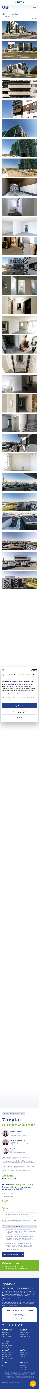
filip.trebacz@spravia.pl (17, 1152)
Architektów (23, 1365)
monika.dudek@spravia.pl (18, 1135)
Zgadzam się (19, 706)
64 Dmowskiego (6, 1354)
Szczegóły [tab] (12, 675)
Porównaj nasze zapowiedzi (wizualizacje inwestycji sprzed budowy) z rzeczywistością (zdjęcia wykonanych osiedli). (18, 1304)
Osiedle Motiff (5, 1332)
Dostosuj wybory (18, 711)
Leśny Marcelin (6, 1360)
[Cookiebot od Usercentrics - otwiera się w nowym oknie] (29, 670)
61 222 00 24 (9, 1178)
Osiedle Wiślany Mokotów (9, 1341)
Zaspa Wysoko (23, 1354)
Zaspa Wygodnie (24, 1352)
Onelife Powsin (6, 1334)
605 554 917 (14, 1142)
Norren (4, 1365)
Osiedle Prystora (6, 1339)
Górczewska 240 (6, 1347)
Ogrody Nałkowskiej (7, 1352)
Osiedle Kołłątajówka (25, 1336)
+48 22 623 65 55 (19, 1319)
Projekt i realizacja (10, 1386)
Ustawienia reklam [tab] (24, 675)
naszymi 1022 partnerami (15, 684)
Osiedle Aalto (23, 1356)
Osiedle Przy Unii (6, 1356)
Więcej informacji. (26, 1170)
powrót (34, 18)
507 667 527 (14, 1133)
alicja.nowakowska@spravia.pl (20, 1144)
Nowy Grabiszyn (24, 1367)
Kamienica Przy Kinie (8, 1358)
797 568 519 (14, 1151)
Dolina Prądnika (24, 1334)
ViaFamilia (5, 1343)
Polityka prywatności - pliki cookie (11, 1382)
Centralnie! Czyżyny (25, 1338)
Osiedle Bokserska (7, 1345)
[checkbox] (4, 1215)
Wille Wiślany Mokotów (8, 1338)
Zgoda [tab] (4, 675)
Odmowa (19, 717)
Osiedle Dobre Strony (25, 1332)
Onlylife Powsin (6, 1336)
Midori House (23, 1369)
